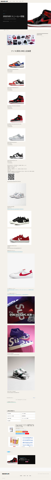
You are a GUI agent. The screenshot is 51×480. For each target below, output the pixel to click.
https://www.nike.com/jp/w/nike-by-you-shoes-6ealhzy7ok (15, 251)
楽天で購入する (25, 431)
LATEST (10, 1)
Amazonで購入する (19, 431)
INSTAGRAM (21, 475)
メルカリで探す (24, 413)
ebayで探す (9, 420)
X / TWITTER (24, 475)
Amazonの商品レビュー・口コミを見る (21, 430)
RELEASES (14, 1)
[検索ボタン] (23, 1)
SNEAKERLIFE (4, 1)
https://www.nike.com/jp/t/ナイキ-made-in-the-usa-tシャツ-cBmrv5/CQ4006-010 (17, 294)
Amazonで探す (9, 418)
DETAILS (17, 1)
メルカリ (27, 433)
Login (34, 397)
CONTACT (30, 475)
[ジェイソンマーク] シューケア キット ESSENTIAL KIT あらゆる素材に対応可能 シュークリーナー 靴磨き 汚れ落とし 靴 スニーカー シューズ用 (25, 425)
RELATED (20, 1)
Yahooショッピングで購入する (20, 433)
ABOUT (27, 475)
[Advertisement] (42, 48)
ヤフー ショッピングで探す (25, 418)
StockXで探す (9, 413)
